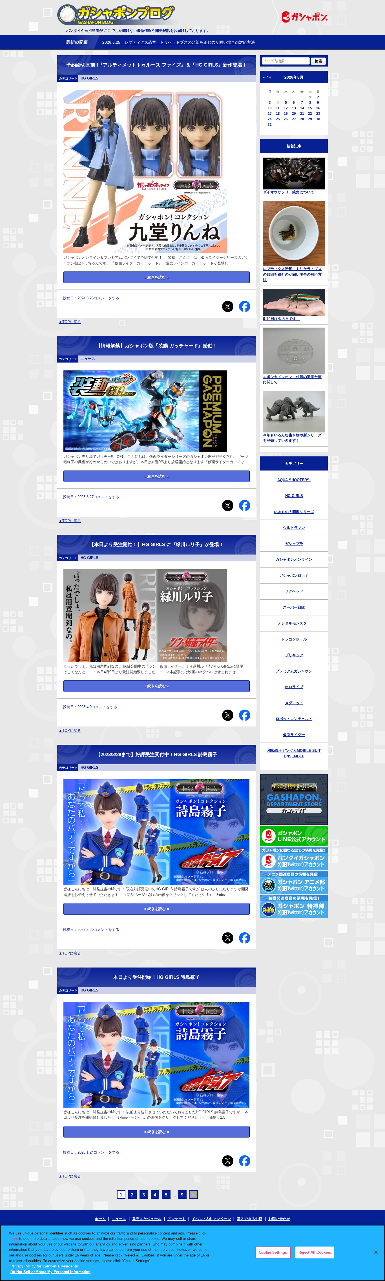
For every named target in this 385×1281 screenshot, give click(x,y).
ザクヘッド (294, 591)
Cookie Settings (273, 1252)
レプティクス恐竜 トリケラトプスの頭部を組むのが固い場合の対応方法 (190, 42)
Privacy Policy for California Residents (44, 1266)
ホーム (100, 1219)
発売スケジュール (146, 1219)
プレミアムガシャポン (294, 671)
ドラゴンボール (294, 639)
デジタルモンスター (294, 623)
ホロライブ (294, 687)
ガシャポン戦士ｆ (294, 575)
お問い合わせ (279, 1219)
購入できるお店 (249, 1219)
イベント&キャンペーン (211, 1219)
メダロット (294, 703)
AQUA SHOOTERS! (294, 480)
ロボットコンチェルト (294, 719)
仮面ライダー (294, 735)
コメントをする (106, 298)
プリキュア (294, 655)
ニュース (119, 1219)
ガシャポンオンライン (294, 559)
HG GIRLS (294, 496)
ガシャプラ (294, 544)
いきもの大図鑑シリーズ (294, 512)
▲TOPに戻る (70, 322)
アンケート (176, 1219)
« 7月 (267, 77)
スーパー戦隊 (294, 607)
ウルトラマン (294, 527)
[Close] (376, 1252)
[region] (192, 1253)
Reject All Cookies (314, 1252)
